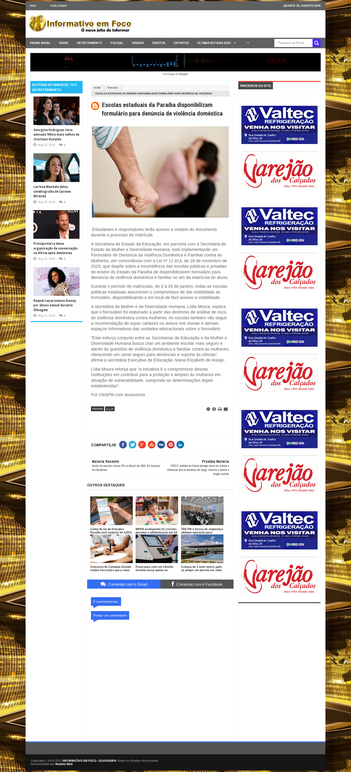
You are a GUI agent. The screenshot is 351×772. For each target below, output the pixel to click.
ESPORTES (181, 43)
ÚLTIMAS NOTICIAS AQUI (214, 43)
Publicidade (58, 5)
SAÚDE (63, 43)
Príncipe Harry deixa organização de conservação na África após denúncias (55, 248)
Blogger (183, 74)
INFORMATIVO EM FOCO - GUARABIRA (90, 760)
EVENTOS (158, 43)
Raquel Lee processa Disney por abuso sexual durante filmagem (54, 305)
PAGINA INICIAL (40, 43)
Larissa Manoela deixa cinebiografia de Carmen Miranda (52, 191)
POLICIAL (117, 43)
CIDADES (138, 43)
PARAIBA (112, 87)
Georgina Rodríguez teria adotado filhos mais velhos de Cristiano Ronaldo (56, 134)
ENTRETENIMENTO (89, 43)
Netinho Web (64, 764)
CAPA (32, 5)
